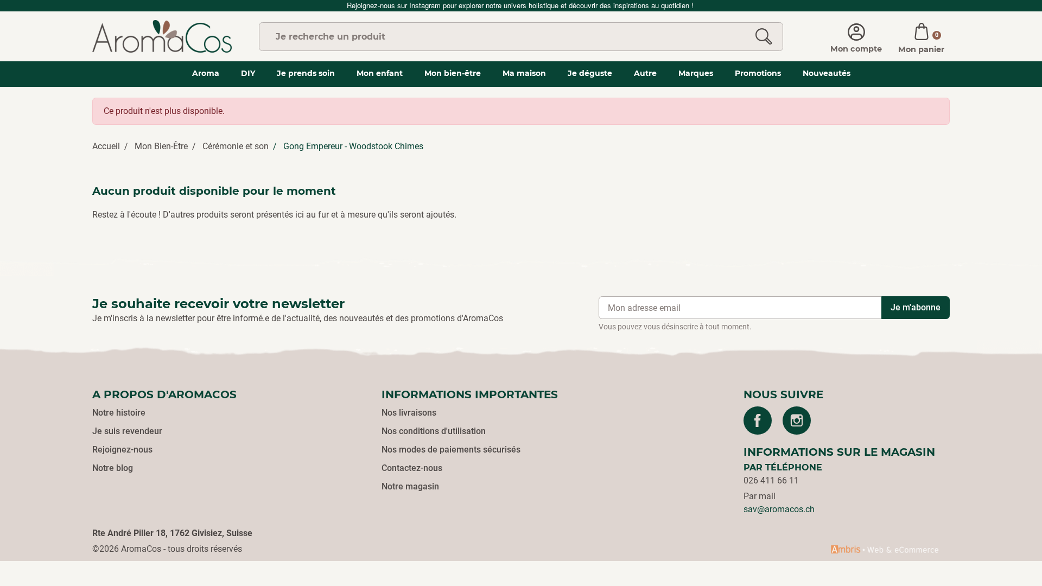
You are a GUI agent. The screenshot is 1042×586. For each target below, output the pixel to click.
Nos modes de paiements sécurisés (451, 449)
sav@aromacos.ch (779, 509)
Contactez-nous (412, 468)
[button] (921, 36)
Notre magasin (410, 486)
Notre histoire (118, 412)
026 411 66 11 (771, 480)
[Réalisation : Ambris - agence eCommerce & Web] (884, 549)
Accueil (106, 146)
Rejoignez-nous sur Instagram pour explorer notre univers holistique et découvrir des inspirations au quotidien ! (521, 5)
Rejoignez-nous (122, 449)
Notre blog (112, 468)
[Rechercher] (763, 36)
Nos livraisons (409, 412)
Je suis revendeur (127, 431)
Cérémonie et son (235, 146)
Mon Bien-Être (161, 146)
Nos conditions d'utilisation (434, 431)
